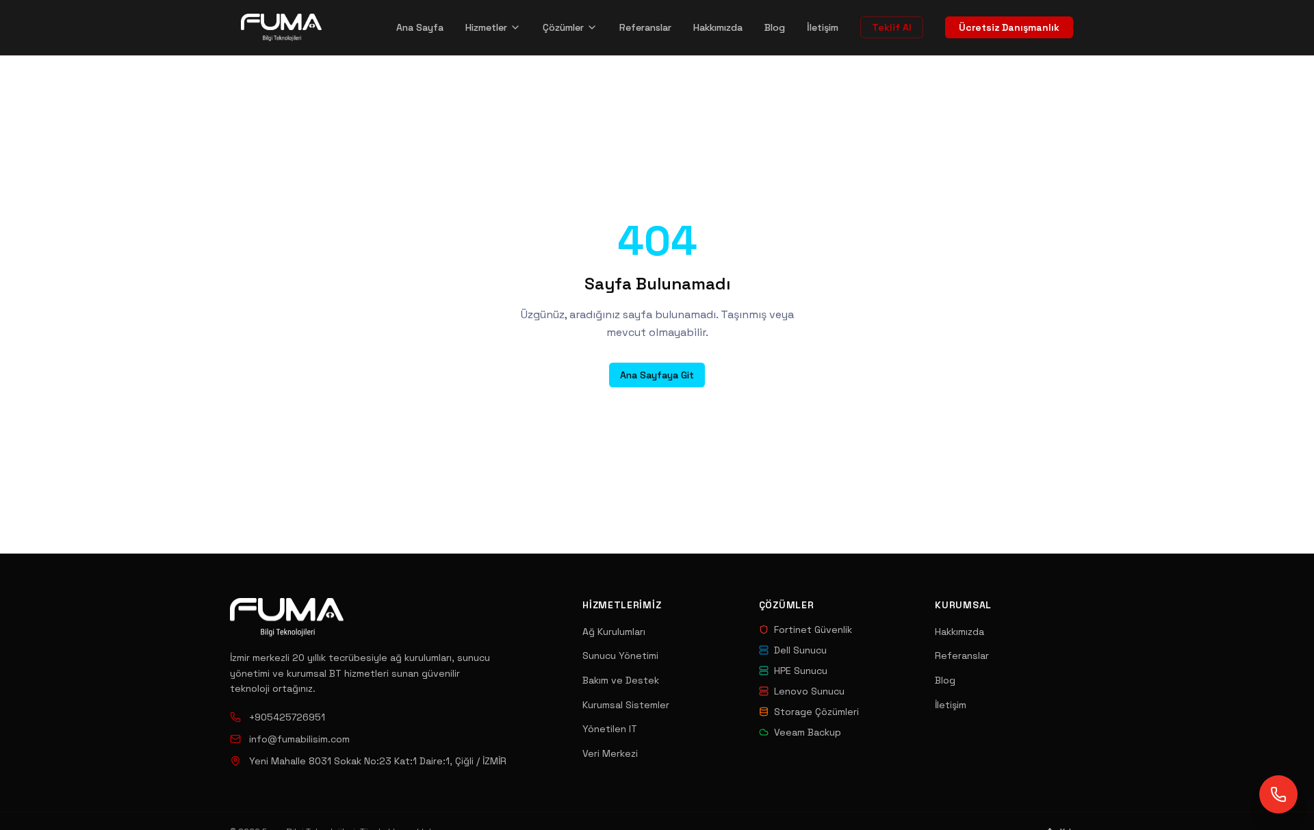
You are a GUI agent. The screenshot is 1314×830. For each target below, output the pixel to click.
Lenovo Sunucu (809, 691)
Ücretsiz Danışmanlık (1009, 27)
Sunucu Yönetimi (620, 655)
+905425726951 (287, 717)
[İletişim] (1278, 794)
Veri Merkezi (610, 753)
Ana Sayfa (419, 27)
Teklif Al (892, 27)
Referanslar (645, 27)
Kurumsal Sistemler (625, 705)
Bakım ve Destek (620, 680)
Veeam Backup (807, 732)
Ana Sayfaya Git (657, 375)
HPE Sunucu (800, 670)
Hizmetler (486, 27)
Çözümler (563, 27)
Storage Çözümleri (816, 711)
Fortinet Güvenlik (813, 629)
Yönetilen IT (609, 729)
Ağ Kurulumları (613, 631)
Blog (774, 27)
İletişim (822, 27)
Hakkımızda (718, 27)
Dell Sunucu (800, 650)
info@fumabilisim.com (299, 739)
